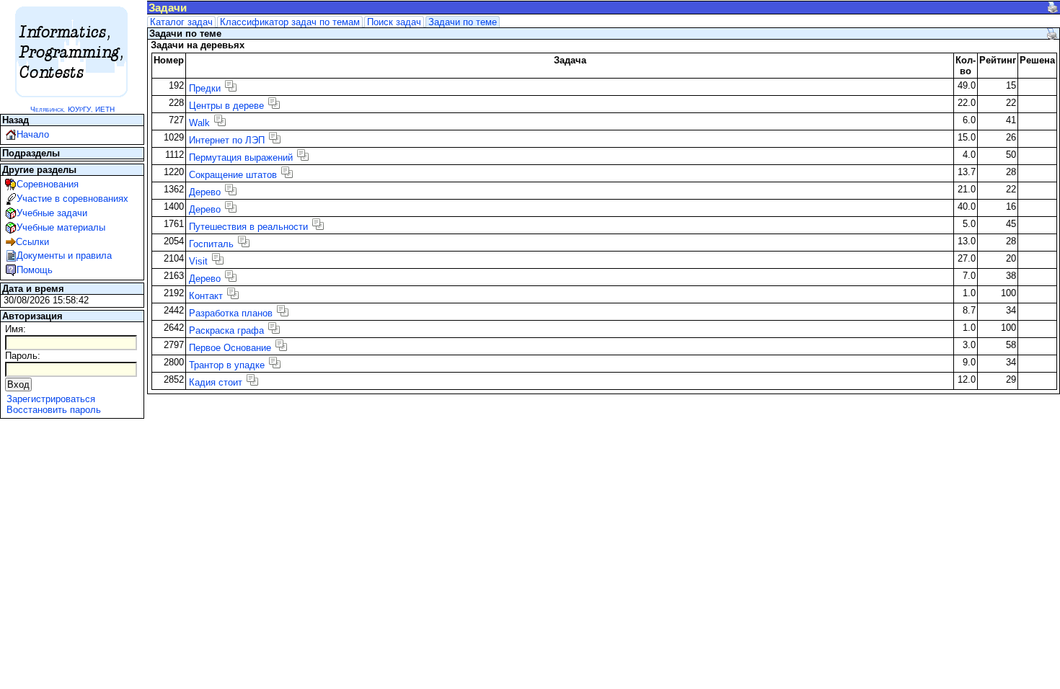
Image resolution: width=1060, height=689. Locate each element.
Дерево (205, 192)
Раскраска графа (226, 330)
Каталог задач (181, 22)
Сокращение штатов (233, 174)
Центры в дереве (226, 105)
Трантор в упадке (227, 365)
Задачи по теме (462, 22)
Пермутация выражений (241, 157)
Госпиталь (211, 244)
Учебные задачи (52, 213)
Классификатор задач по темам (290, 22)
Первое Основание (230, 347)
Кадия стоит (215, 382)
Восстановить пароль (53, 409)
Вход (18, 384)
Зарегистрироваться (50, 399)
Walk (199, 122)
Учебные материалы (61, 227)
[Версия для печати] (1053, 7)
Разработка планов (231, 313)
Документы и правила (64, 255)
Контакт (206, 295)
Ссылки (32, 241)
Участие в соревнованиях (72, 198)
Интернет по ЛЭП (227, 140)
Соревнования (48, 184)
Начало (33, 134)
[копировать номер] (231, 86)
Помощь (35, 270)
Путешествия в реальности (248, 226)
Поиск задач (394, 22)
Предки (205, 88)
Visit (198, 261)
